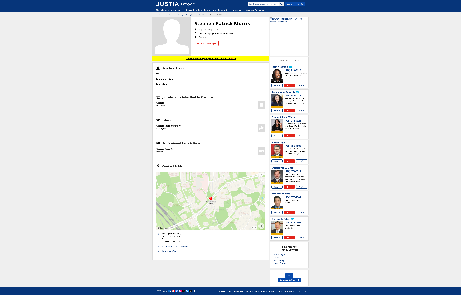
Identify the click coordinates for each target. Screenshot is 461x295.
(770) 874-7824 (293, 120)
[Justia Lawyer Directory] (167, 4)
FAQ (289, 275)
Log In (289, 4)
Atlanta (277, 257)
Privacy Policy (282, 291)
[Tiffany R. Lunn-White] (277, 125)
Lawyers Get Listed (289, 280)
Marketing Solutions (255, 10)
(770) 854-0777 (293, 95)
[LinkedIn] (169, 291)
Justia (158, 15)
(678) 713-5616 (293, 70)
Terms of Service (267, 291)
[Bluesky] (187, 291)
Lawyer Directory (169, 15)
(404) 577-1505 (293, 197)
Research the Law (194, 10)
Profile (301, 85)
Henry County (191, 15)
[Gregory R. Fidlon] (277, 227)
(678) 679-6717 (293, 171)
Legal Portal (238, 291)
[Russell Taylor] (277, 150)
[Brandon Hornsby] (277, 202)
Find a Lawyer (162, 10)
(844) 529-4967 (293, 222)
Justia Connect (225, 291)
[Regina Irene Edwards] (277, 100)
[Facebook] (176, 291)
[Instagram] (180, 291)
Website (277, 85)
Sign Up (299, 4)
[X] (190, 291)
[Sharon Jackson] (277, 75)
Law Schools (210, 10)
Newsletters (238, 10)
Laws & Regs (224, 10)
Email (289, 85)
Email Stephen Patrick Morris (175, 246)
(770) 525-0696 (293, 146)
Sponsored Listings (289, 61)
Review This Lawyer (206, 43)
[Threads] (183, 291)
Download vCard (169, 251)
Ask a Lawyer (177, 10)
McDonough (279, 260)
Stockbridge (203, 15)
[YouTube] (173, 291)
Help (257, 291)
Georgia (181, 15)
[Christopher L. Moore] (277, 176)
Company (249, 291)
